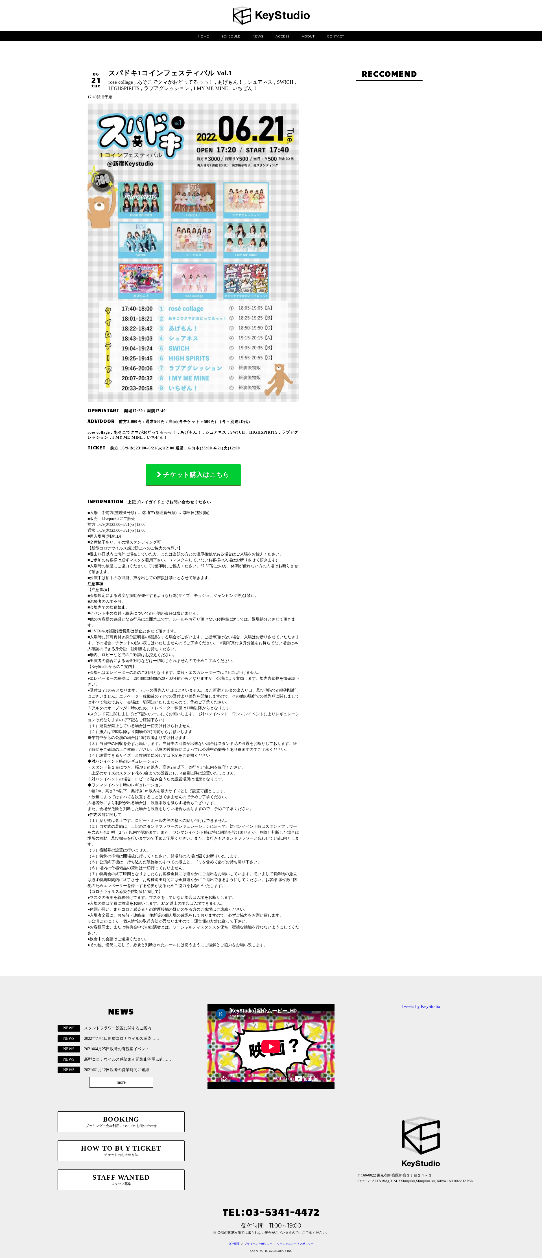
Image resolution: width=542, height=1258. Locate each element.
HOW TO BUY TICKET (121, 1151)
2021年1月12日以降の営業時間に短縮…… (120, 1070)
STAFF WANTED (121, 1180)
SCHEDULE (230, 36)
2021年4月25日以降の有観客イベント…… (120, 1049)
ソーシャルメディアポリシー (295, 1244)
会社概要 (234, 1244)
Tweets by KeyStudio (420, 1006)
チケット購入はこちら (196, 474)
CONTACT (335, 36)
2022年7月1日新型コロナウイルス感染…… (121, 1038)
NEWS (258, 36)
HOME (203, 36)
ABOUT (308, 36)
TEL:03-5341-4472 (271, 1211)
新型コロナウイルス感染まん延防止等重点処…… (127, 1059)
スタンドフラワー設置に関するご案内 (117, 1028)
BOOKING (121, 1122)
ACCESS (282, 36)
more (121, 1082)
